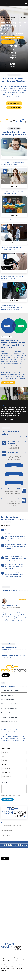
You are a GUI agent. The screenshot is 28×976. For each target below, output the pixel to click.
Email (2, 756)
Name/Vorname (5, 748)
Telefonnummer (5, 772)
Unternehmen (5, 764)
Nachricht (4, 782)
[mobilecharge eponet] (4, 3)
